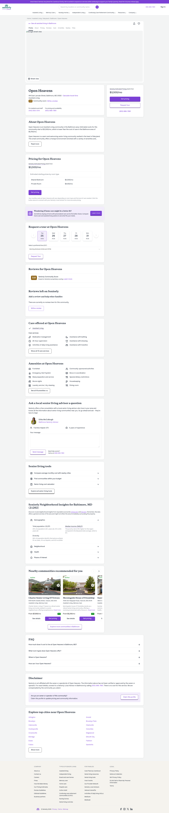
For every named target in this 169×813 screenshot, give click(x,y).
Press (36, 780)
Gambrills (89, 744)
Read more (35, 144)
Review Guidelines (40, 790)
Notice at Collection (116, 774)
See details (36, 618)
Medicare (87, 796)
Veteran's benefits (90, 790)
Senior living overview (66, 802)
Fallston (89, 741)
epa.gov (83, 512)
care (54, 28)
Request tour (125, 105)
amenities (61, 28)
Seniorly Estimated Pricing (37, 164)
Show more (35, 750)
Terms (112, 786)
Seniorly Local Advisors (91, 787)
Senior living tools (89, 777)
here (137, 1)
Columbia (89, 729)
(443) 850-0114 (34, 110)
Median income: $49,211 (74, 526)
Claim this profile (129, 697)
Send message (38, 452)
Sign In (163, 7)
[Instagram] (124, 809)
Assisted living (63, 771)
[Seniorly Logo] (6, 7)
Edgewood (90, 733)
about (37, 28)
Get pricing (35, 192)
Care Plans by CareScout (92, 771)
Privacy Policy (114, 771)
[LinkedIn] (131, 809)
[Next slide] (96, 235)
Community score (39, 101)
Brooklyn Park (91, 721)
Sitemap (65, 809)
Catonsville (33, 725)
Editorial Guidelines (40, 793)
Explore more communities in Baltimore (64, 626)
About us (37, 771)
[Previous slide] (33, 235)
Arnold (88, 717)
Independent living (65, 774)
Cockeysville (33, 729)
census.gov (74, 512)
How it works (88, 780)
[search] (98, 7)
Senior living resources (91, 774)
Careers (36, 777)
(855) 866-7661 (50, 110)
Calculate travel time (70, 95)
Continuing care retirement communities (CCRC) (67, 794)
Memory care (63, 780)
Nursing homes (64, 799)
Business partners (39, 796)
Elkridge (32, 737)
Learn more (96, 213)
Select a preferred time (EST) (38, 245)
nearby (68, 28)
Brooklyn (32, 721)
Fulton (31, 744)
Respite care (63, 787)
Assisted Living (38, 328)
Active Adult (63, 790)
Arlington (32, 717)
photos (31, 28)
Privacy (54, 809)
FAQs (73, 28)
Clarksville (90, 725)
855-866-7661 (150, 7)
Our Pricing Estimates (41, 787)
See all (43, 23)
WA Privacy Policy (115, 777)
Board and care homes (66, 777)
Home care (62, 784)
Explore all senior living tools (41, 491)
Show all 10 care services (40, 351)
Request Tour (36, 256)
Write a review (36, 308)
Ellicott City (90, 737)
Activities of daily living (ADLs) (93, 793)
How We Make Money (41, 784)
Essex (31, 741)
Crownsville (33, 733)
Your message (35, 432)
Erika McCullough (46, 420)
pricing (42, 28)
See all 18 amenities (38, 390)
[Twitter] (128, 809)
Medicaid (87, 800)
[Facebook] (121, 809)
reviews (49, 28)
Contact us (37, 774)
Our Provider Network (91, 784)
